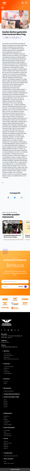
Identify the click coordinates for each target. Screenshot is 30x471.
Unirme (20, 286)
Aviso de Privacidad (15, 469)
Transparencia (8, 453)
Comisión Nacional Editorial (12, 394)
